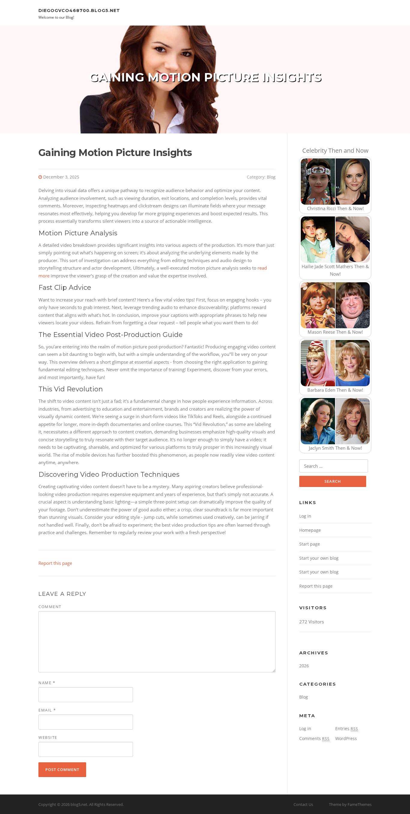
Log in (305, 516)
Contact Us (303, 804)
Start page (309, 544)
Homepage (310, 530)
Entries (346, 728)
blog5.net (79, 804)
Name (46, 682)
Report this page (55, 563)
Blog (271, 177)
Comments (314, 738)
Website (47, 737)
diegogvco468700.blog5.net (79, 10)
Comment (50, 606)
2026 (304, 666)
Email (47, 710)
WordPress (346, 738)
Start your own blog (319, 558)
